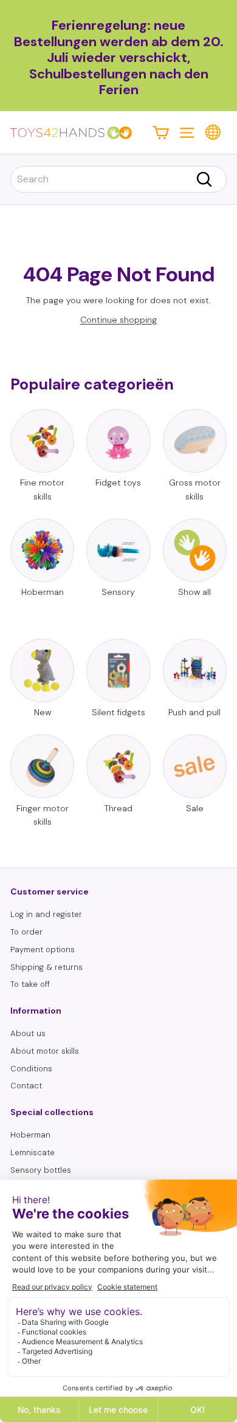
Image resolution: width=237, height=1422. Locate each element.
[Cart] (160, 132)
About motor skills (44, 1051)
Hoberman (30, 1135)
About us (28, 1033)
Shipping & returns (46, 967)
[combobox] (118, 179)
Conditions (31, 1068)
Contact (26, 1085)
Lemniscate (32, 1152)
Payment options (42, 949)
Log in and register (46, 914)
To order (26, 932)
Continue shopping (118, 319)
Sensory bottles (40, 1170)
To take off (30, 984)
